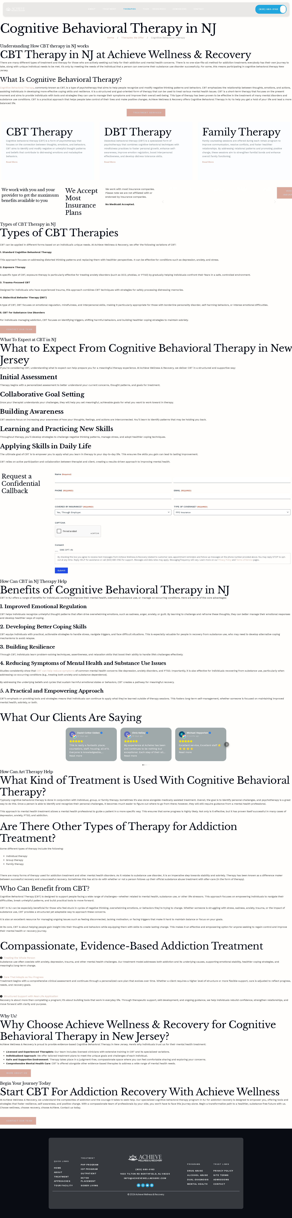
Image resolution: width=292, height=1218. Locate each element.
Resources (159, 9)
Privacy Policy (224, 560)
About (92, 9)
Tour (146, 9)
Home (110, 37)
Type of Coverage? (190, 506)
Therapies (129, 9)
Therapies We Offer (132, 37)
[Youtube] (147, 1185)
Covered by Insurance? (74, 506)
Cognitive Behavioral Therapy (17, 87)
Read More (11, 162)
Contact (199, 9)
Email (182, 490)
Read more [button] (75, 755)
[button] (4, 151)
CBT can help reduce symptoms (56, 670)
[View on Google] (72, 734)
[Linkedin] (152, 1185)
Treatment (109, 9)
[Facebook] (138, 1185)
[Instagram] (143, 1185)
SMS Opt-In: (66, 550)
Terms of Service (244, 560)
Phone (64, 490)
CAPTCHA (60, 523)
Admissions (179, 9)
